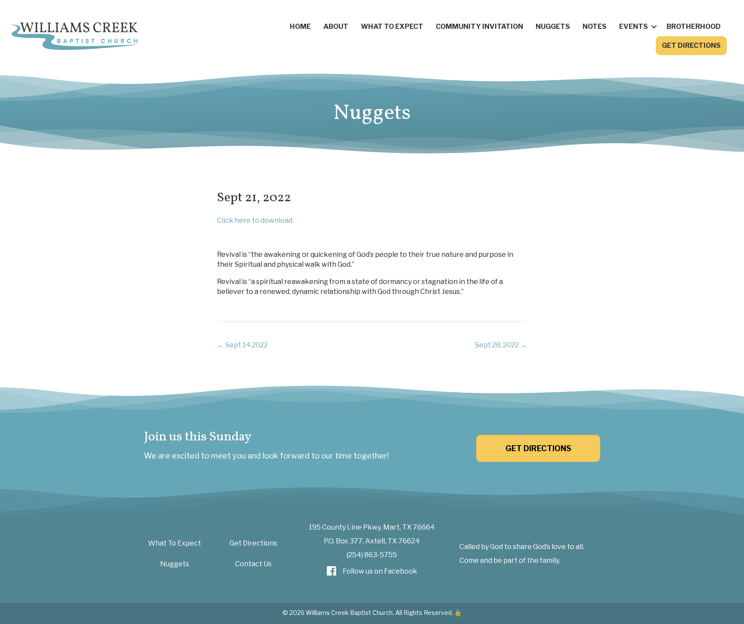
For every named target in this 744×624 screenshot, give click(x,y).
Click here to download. (255, 220)
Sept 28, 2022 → (501, 345)
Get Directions (691, 45)
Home (300, 26)
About (335, 26)
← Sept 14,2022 (242, 345)
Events (633, 26)
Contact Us (253, 564)
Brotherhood (693, 26)
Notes (595, 26)
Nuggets (553, 26)
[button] (654, 26)
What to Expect (392, 26)
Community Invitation (479, 26)
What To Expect (174, 543)
